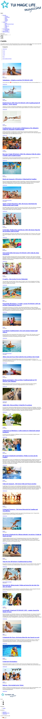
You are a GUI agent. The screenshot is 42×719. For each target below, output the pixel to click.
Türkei (6, 21)
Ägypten (6, 16)
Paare (4, 56)
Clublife (4, 22)
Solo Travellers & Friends (7, 58)
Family (4, 52)
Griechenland (7, 17)
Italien (6, 18)
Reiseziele (4, 15)
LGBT (6, 26)
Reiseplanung (7, 29)
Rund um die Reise (6, 28)
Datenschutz (5, 713)
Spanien (6, 19)
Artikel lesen (5, 84)
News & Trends (5, 30)
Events (6, 27)
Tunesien (6, 20)
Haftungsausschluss (6, 712)
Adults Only (5, 401)
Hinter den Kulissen (6, 31)
